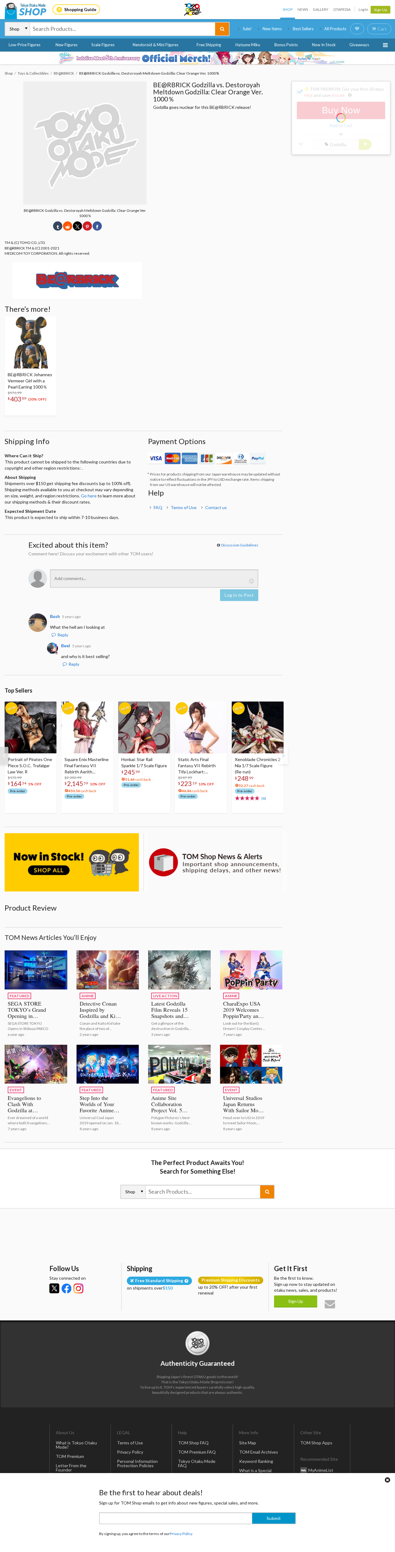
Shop (288, 9)
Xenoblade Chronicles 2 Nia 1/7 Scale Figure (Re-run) (258, 765)
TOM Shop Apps (316, 1442)
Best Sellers (303, 28)
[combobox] (122, 29)
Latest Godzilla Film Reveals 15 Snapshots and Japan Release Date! (169, 1016)
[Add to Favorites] (48, 323)
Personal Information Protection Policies (137, 1463)
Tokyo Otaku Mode (193, 9)
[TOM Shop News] (215, 862)
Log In (363, 9)
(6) (263, 798)
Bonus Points (286, 44)
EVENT (16, 1090)
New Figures (66, 44)
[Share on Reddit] (67, 226)
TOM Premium (70, 1456)
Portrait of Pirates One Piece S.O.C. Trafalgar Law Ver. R (30, 765)
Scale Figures (102, 44)
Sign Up (380, 9)
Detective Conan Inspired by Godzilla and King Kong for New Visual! (100, 1016)
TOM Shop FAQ (193, 1442)
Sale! (247, 28)
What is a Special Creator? (255, 1472)
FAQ (158, 507)
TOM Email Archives (258, 1452)
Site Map (247, 1442)
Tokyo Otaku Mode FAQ (196, 1463)
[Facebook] (66, 1288)
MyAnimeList (320, 1470)
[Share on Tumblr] (57, 226)
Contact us (216, 507)
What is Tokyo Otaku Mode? (76, 1445)
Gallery (320, 9)
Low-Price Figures (24, 44)
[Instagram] (78, 1288)
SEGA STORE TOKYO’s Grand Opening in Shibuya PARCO (27, 1013)
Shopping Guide (80, 9)
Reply (62, 634)
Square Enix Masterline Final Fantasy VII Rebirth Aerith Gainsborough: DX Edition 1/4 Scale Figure (87, 766)
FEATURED (19, 996)
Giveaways (359, 44)
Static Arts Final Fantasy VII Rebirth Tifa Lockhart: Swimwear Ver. (197, 766)
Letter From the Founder (71, 1467)
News (302, 9)
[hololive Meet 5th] (197, 57)
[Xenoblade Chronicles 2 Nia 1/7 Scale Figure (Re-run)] (258, 727)
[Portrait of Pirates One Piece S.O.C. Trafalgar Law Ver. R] (30, 727)
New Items (272, 28)
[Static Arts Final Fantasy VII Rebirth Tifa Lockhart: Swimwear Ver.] (201, 727)
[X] (54, 1288)
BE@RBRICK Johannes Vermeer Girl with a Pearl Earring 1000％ (30, 380)
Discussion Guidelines (239, 545)
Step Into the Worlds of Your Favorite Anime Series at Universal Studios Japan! (100, 1110)
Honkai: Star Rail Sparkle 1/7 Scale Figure (144, 762)
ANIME (87, 996)
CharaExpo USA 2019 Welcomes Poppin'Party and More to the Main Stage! (243, 1016)
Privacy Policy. (181, 1533)
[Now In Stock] (72, 862)
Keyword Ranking (256, 1461)
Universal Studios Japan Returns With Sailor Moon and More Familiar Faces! (244, 1110)
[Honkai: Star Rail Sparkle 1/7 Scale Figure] (144, 727)
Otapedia (342, 9)
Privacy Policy (130, 1452)
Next (283, 755)
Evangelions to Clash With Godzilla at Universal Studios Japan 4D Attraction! (27, 1113)
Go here (89, 495)
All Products (335, 28)
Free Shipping (209, 44)
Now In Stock (324, 44)
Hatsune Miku (247, 44)
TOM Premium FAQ (197, 1452)
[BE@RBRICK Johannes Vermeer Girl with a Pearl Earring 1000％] (30, 342)
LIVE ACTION (165, 996)
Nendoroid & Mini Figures (155, 44)
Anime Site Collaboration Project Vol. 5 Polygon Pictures (170, 1107)
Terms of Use (184, 507)
